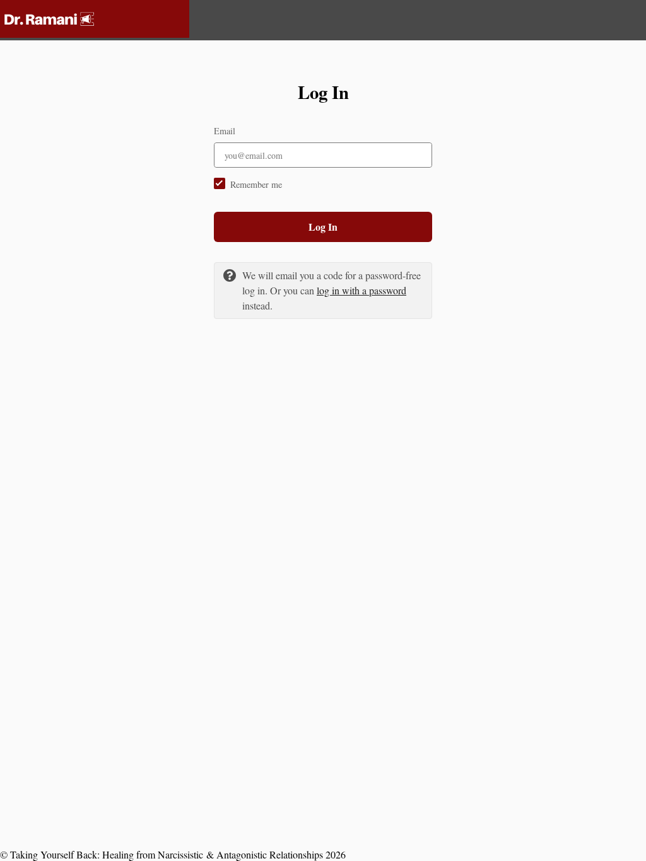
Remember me (256, 184)
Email (224, 131)
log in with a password (361, 290)
